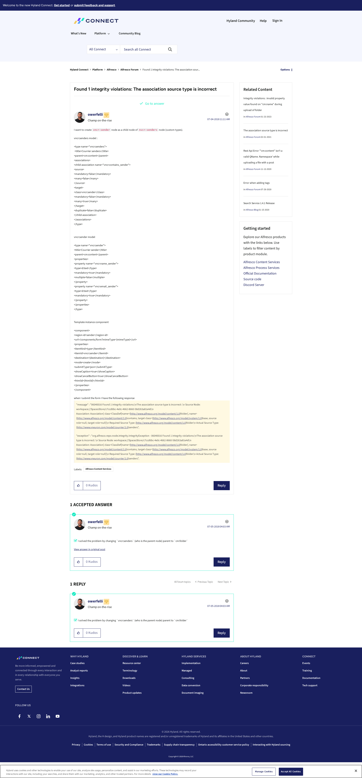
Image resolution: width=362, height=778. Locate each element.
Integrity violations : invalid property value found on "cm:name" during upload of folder (264, 104)
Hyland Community (241, 20)
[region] (181, 771)
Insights (74, 678)
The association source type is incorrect (265, 130)
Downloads (129, 678)
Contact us (23, 689)
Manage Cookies (264, 771)
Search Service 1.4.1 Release (259, 203)
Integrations (77, 685)
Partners (245, 678)
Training (307, 671)
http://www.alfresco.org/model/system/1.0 (177, 418)
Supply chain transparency (179, 745)
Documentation (311, 678)
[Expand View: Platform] (109, 33)
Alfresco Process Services (261, 267)
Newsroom (246, 693)
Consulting (188, 678)
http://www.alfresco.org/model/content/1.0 (155, 414)
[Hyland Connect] (96, 20)
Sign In (277, 20)
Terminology (130, 671)
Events (306, 663)
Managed (187, 671)
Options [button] (285, 70)
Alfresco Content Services (98, 469)
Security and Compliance (129, 745)
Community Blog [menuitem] (129, 33)
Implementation (191, 663)
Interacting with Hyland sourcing (271, 745)
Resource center (132, 663)
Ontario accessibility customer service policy (223, 745)
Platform (97, 70)
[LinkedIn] (48, 716)
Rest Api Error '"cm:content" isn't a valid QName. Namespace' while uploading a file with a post (262, 157)
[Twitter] (29, 716)
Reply (222, 485)
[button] (78, 485)
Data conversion (191, 685)
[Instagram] (38, 716)
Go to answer (154, 103)
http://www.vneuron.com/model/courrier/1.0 (102, 427)
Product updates (132, 693)
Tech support (309, 685)
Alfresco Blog (252, 209)
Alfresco (111, 70)
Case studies (77, 663)
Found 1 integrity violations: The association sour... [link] (171, 70)
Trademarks (153, 745)
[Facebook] (19, 716)
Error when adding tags (256, 183)
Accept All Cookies (291, 771)
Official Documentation (259, 273)
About (243, 671)
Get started (62, 5)
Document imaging (193, 693)
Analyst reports (79, 671)
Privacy (76, 745)
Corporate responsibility (254, 685)
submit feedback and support (94, 5)
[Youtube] (57, 716)
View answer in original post (89, 549)
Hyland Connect (79, 70)
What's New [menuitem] (78, 33)
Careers (244, 663)
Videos (126, 685)
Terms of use (104, 745)
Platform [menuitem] (100, 33)
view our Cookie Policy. (165, 774)
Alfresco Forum (129, 70)
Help (263, 20)
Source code (252, 279)
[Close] (356, 771)
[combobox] (148, 49)
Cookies (88, 745)
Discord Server (253, 285)
